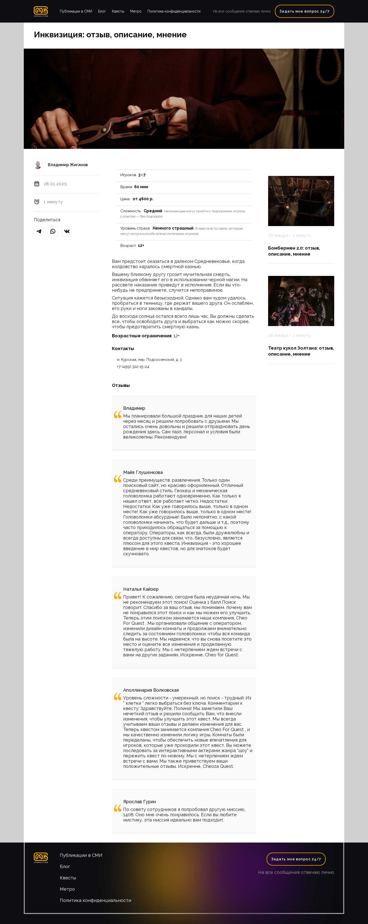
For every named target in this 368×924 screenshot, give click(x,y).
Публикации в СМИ (76, 11)
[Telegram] (41, 231)
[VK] (69, 231)
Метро (135, 11)
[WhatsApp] (55, 231)
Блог (102, 11)
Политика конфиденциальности (174, 11)
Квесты (118, 11)
